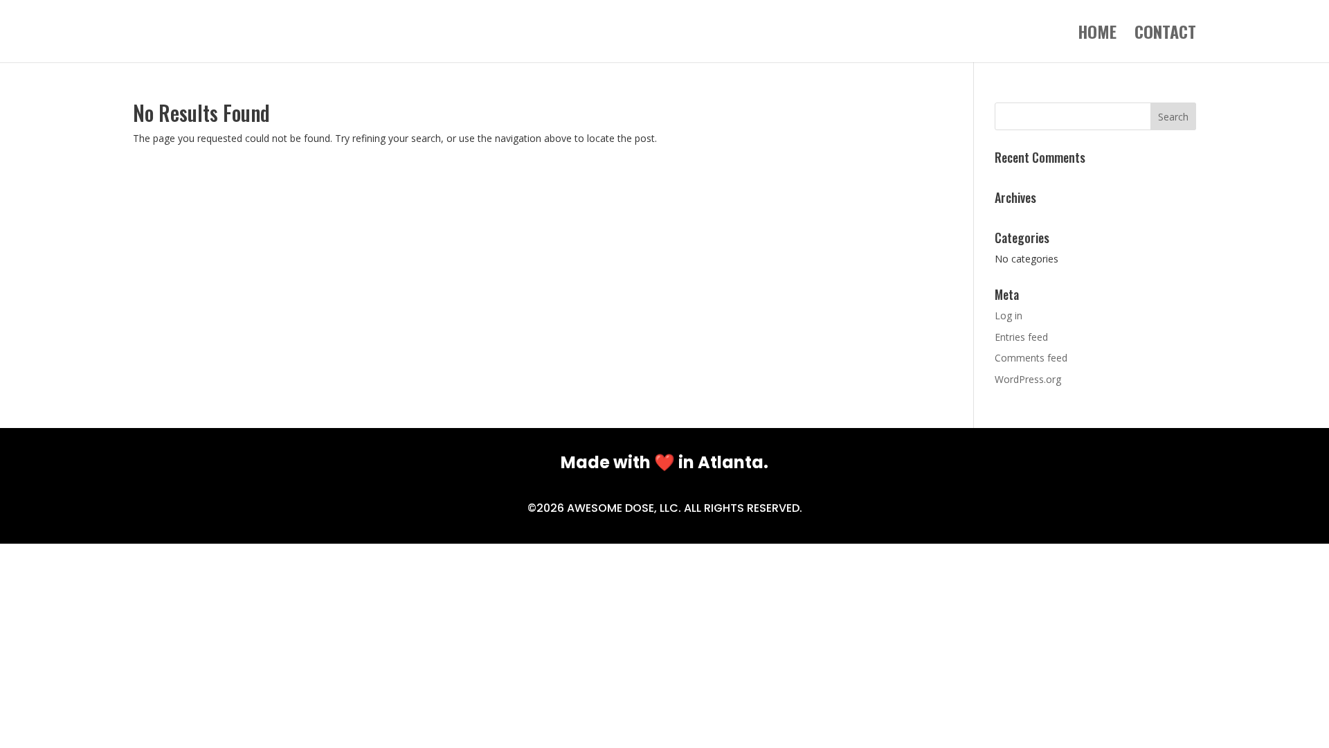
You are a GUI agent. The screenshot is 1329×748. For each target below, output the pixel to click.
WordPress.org (1028, 379)
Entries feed (1021, 337)
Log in (1008, 315)
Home (1097, 35)
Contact (1165, 35)
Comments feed (1031, 357)
